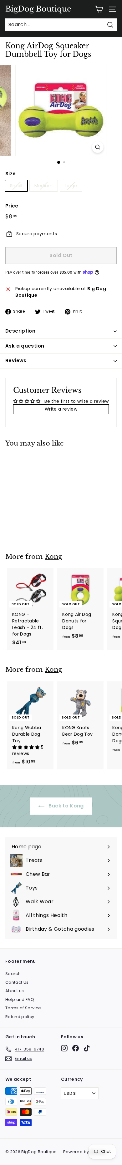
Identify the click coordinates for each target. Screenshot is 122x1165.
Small (16, 186)
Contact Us (17, 982)
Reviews (16, 360)
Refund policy (19, 1017)
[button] (26, 747)
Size (10, 173)
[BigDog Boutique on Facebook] (75, 1048)
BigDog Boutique (38, 9)
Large (71, 186)
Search (13, 974)
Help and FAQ (19, 999)
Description (20, 331)
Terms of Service (23, 1008)
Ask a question (24, 346)
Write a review (61, 409)
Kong (53, 557)
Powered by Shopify (84, 1152)
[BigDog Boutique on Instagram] (64, 1048)
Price (11, 205)
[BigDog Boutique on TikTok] (87, 1048)
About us (14, 991)
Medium (43, 186)
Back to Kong (65, 805)
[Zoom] (97, 147)
